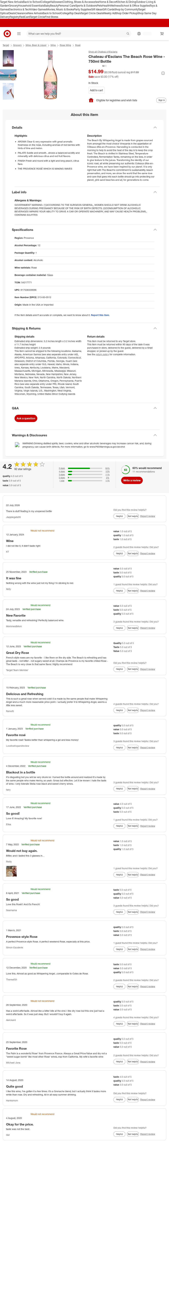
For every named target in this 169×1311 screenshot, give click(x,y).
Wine (53, 45)
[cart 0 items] (162, 33)
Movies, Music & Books (60, 9)
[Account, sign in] (145, 33)
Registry (14, 16)
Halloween (56, 1)
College (45, 1)
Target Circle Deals (92, 13)
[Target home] (7, 34)
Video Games (38, 9)
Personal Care (66, 5)
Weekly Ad (109, 13)
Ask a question (26, 418)
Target (6, 45)
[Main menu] (18, 33)
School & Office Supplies (135, 5)
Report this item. (100, 315)
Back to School (32, 1)
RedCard (24, 16)
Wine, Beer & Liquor (36, 45)
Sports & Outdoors (86, 5)
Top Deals (75, 13)
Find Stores (51, 16)
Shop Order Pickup (126, 13)
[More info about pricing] (163, 73)
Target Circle (37, 16)
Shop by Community (126, 9)
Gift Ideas (96, 9)
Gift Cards (108, 9)
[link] (97, 65)
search (128, 34)
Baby (47, 5)
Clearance (21, 13)
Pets (99, 5)
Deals (12, 13)
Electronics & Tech (19, 9)
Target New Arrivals (11, 1)
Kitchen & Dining (126, 1)
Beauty (54, 5)
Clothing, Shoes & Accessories (81, 1)
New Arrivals (35, 13)
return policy (102, 354)
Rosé (78, 45)
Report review (147, 516)
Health (106, 5)
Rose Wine (65, 45)
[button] (97, 65)
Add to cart (96, 90)
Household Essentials (31, 5)
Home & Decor (107, 1)
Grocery (13, 5)
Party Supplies (82, 9)
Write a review (132, 480)
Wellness (115, 5)
